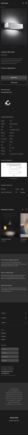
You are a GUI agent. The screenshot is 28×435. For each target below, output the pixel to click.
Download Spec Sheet (6, 92)
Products (2, 7)
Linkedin (3, 339)
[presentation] (23, 209)
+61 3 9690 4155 (5, 373)
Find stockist (14, 82)
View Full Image (14, 178)
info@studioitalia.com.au (7, 371)
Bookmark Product (5, 89)
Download (22, 192)
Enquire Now (14, 77)
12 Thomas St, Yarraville (7, 369)
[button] (12, 47)
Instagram (3, 333)
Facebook (3, 336)
